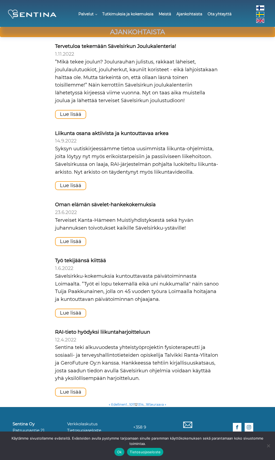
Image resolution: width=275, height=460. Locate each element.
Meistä (165, 14)
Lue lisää (70, 114)
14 (142, 404)
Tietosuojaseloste (84, 430)
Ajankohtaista (189, 14)
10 (130, 404)
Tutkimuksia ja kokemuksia (127, 14)
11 (133, 404)
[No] (268, 445)
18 (147, 404)
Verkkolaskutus (82, 423)
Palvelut (86, 14)
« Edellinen (117, 404)
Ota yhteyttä (219, 14)
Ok (119, 452)
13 (139, 404)
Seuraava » (157, 404)
